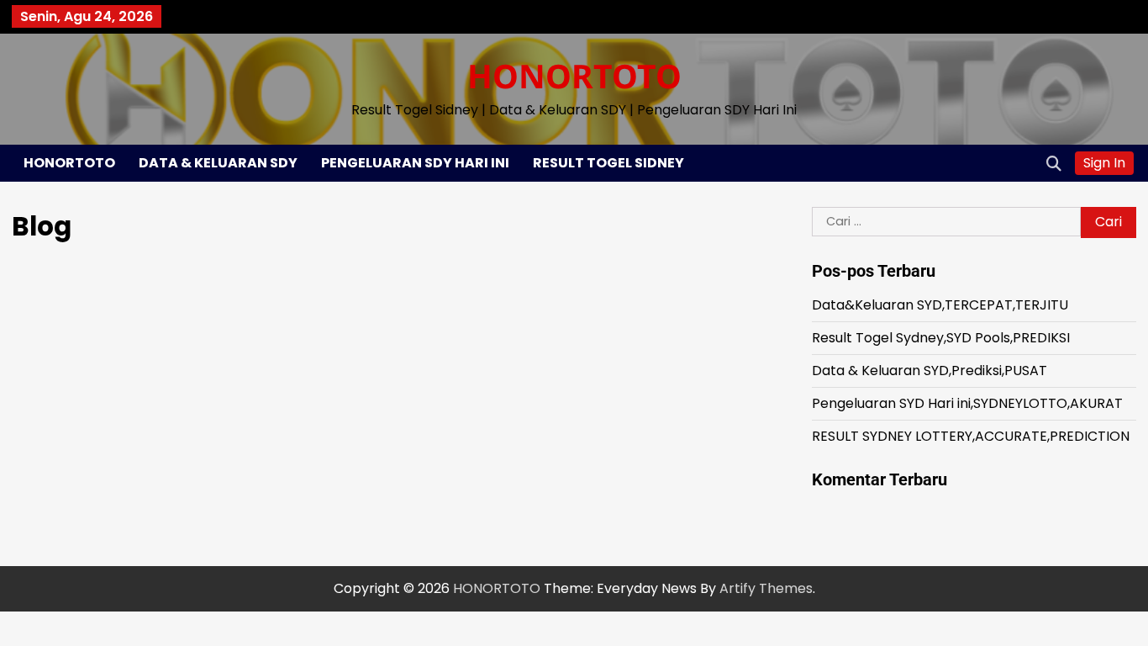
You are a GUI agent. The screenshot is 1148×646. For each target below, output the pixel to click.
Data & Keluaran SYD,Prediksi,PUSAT (929, 370)
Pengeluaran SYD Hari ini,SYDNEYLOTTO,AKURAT (967, 403)
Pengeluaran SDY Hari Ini (415, 162)
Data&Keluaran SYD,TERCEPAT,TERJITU (940, 305)
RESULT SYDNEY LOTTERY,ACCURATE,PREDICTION (971, 436)
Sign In (1104, 162)
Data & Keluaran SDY (218, 162)
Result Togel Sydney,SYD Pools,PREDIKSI (941, 337)
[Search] (1053, 163)
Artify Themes (766, 588)
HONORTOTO (574, 75)
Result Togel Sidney (608, 162)
